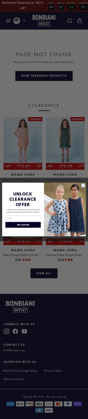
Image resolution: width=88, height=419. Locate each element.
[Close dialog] (83, 185)
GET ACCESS (23, 224)
